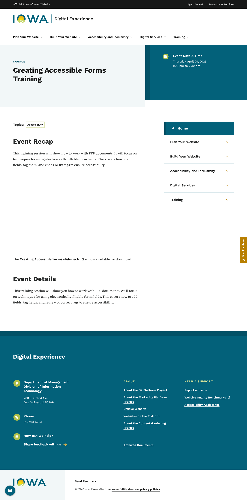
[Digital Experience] (31, 18)
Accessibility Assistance (202, 404)
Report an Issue (195, 390)
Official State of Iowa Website (31, 4)
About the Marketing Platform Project (145, 399)
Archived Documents (139, 445)
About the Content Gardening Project (145, 425)
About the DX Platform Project (145, 390)
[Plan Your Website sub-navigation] (41, 37)
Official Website (135, 409)
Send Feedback (85, 481)
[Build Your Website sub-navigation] (79, 37)
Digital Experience (73, 18)
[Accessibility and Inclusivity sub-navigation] (131, 37)
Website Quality (205, 397)
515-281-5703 (33, 422)
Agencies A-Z (195, 4)
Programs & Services (221, 4)
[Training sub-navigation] (187, 37)
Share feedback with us (42, 444)
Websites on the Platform (142, 416)
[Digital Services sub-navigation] (165, 37)
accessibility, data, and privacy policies (136, 489)
